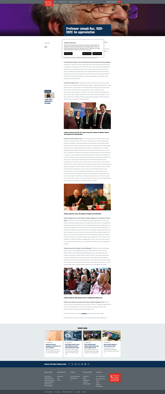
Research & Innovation (74, 1)
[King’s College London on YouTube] (82, 364)
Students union (86, 380)
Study (55, 1)
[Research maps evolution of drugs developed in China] (111, 336)
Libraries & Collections (75, 376)
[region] (83, 48)
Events (84, 378)
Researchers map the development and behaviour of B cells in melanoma (53, 346)
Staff (112, 1)
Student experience (48, 385)
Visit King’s (85, 381)
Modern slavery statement (67, 391)
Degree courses (47, 376)
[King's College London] (115, 376)
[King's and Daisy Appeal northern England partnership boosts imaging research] (92, 336)
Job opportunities (86, 383)
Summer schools (47, 383)
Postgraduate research (49, 380)
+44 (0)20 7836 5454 (100, 376)
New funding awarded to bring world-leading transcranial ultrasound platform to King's (72, 346)
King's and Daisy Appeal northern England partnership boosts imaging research (91, 346)
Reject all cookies (87, 53)
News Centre (86, 376)
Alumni (115, 1)
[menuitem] (55, 2)
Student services (62, 1)
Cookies (84, 391)
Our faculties (84, 1)
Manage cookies (68, 53)
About (91, 1)
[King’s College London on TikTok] (88, 364)
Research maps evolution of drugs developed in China (110, 345)
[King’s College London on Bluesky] (85, 364)
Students (108, 1)
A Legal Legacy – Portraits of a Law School (48, 101)
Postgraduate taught (48, 378)
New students (60, 376)
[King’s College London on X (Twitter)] (72, 364)
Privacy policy (57, 391)
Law (46, 46)
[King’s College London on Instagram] (75, 364)
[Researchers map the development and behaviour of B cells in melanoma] (53, 336)
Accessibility (77, 391)
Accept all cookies (97, 53)
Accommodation (73, 378)
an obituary (84, 313)
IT (70, 380)
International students (49, 381)
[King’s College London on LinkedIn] (79, 364)
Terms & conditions (48, 391)
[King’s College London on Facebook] (69, 364)
